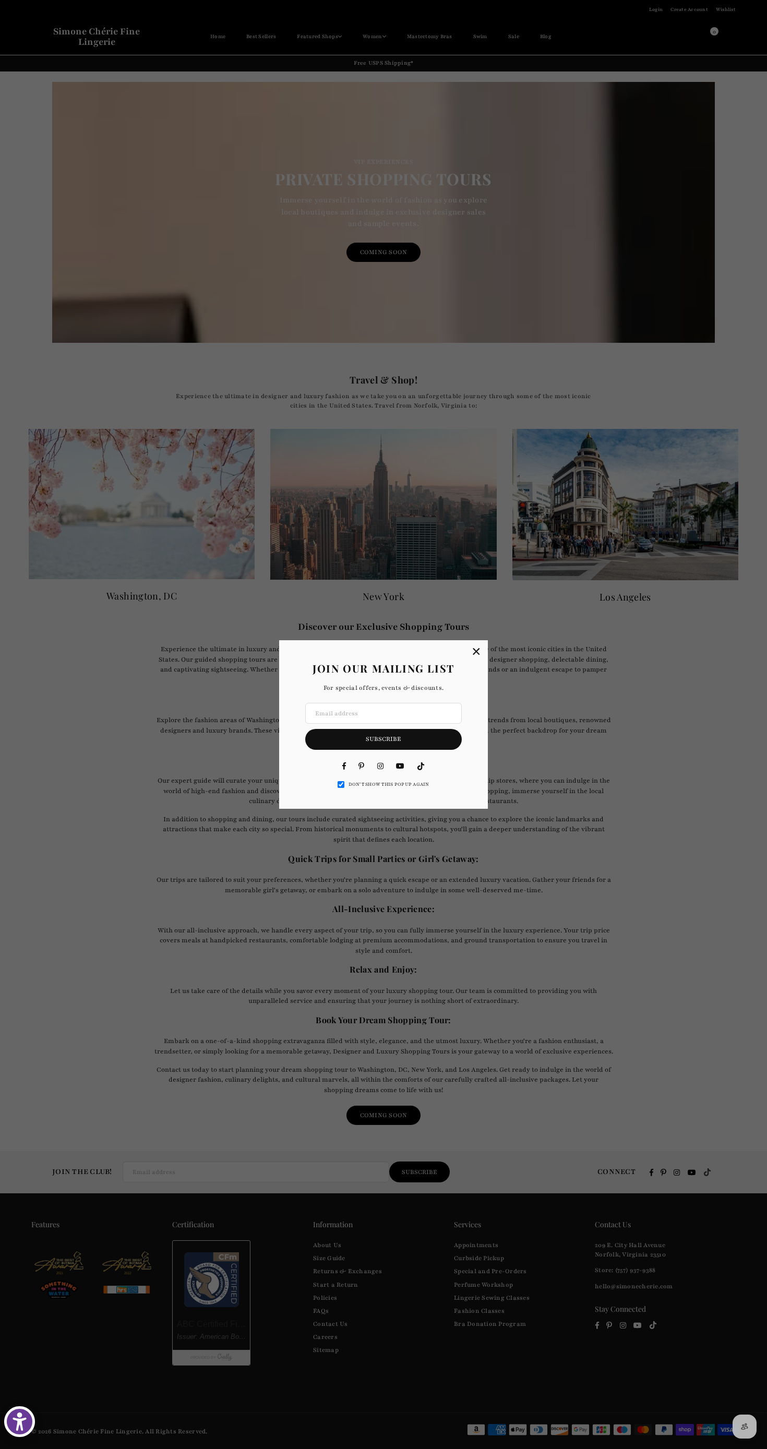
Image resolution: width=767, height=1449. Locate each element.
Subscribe (383, 739)
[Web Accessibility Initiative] (19, 1421)
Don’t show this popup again (389, 784)
